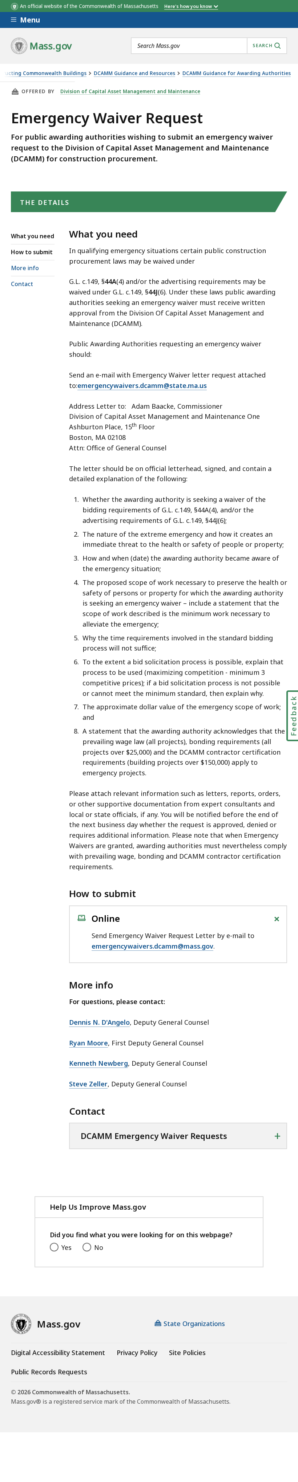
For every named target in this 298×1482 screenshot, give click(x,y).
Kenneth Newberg (98, 1063)
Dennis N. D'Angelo (99, 1022)
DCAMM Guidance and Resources (134, 73)
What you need (32, 236)
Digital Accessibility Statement (58, 1352)
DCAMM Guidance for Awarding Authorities (236, 73)
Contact (22, 284)
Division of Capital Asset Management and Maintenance (130, 91)
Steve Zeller (88, 1083)
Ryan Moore (88, 1043)
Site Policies (187, 1352)
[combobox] (209, 45)
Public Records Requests (49, 1371)
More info (25, 268)
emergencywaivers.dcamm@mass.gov (152, 946)
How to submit (32, 252)
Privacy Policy (137, 1352)
